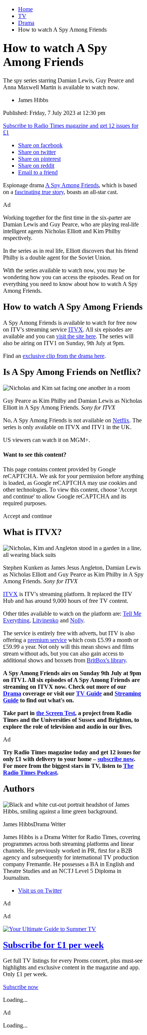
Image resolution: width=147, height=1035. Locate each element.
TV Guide (89, 693)
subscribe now (116, 759)
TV (22, 16)
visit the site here (76, 336)
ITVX (75, 329)
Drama (26, 23)
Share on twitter (37, 152)
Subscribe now (20, 987)
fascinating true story (39, 192)
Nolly (76, 620)
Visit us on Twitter (40, 890)
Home (25, 9)
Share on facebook (40, 145)
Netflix (121, 420)
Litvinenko (45, 620)
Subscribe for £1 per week (53, 945)
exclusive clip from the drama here (63, 356)
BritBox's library (106, 660)
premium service (47, 640)
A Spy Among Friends (72, 185)
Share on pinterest (39, 159)
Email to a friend (38, 172)
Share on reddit (36, 165)
